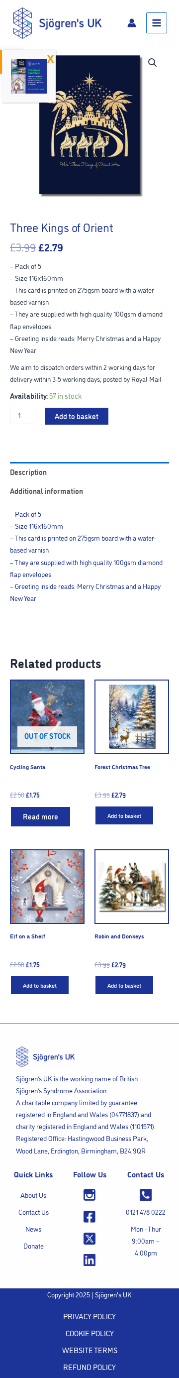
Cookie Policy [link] (90, 1333)
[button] (153, 63)
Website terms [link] (89, 1350)
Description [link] (28, 471)
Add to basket (76, 416)
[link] (57, 21)
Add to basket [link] (124, 815)
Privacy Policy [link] (89, 1316)
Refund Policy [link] (89, 1367)
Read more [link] (40, 816)
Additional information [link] (46, 490)
